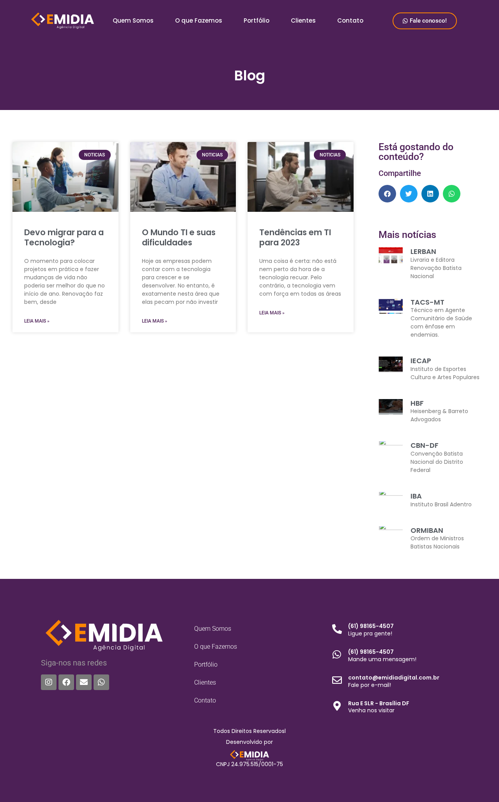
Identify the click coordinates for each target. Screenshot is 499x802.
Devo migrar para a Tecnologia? (64, 237)
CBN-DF (425, 445)
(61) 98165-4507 (371, 626)
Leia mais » (37, 321)
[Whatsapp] (101, 682)
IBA (416, 496)
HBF (417, 403)
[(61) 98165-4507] (337, 629)
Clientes (303, 20)
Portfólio (256, 20)
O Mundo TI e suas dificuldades (179, 237)
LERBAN (423, 251)
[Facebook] (66, 682)
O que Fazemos (198, 20)
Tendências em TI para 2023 (295, 237)
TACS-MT (427, 302)
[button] (387, 193)
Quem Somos (133, 20)
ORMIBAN (427, 530)
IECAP (421, 361)
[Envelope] (84, 682)
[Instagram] (49, 682)
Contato (350, 20)
